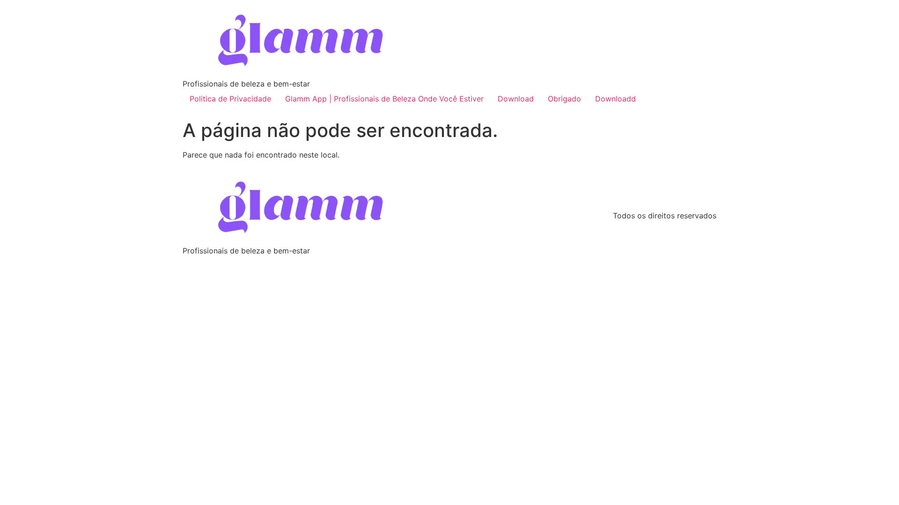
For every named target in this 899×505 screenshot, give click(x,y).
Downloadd (615, 98)
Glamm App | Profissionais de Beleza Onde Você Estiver (384, 98)
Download (516, 98)
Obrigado (564, 98)
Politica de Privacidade (230, 98)
